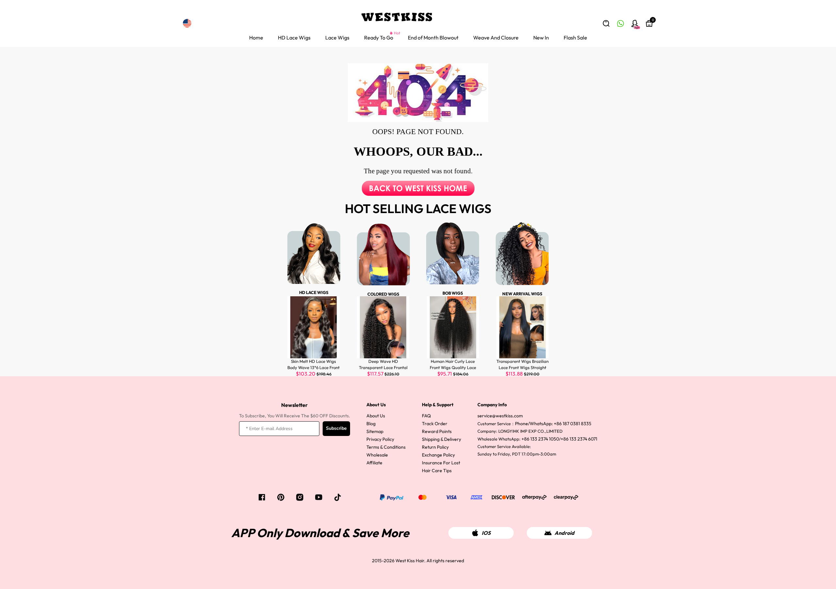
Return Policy (435, 447)
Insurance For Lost (441, 463)
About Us (375, 416)
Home (256, 37)
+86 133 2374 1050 (540, 439)
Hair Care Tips (437, 470)
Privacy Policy (380, 439)
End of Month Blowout (433, 37)
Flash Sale (575, 37)
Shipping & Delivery (441, 439)
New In (541, 37)
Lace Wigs (337, 37)
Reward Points (437, 431)
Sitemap (374, 431)
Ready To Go (378, 37)
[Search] (606, 23)
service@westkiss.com (500, 416)
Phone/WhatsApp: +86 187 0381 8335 (553, 423)
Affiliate (374, 463)
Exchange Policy (438, 455)
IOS (486, 533)
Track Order (434, 423)
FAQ (426, 416)
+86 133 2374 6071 (579, 439)
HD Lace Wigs (294, 37)
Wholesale (377, 455)
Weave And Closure (496, 37)
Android (564, 533)
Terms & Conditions (386, 447)
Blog (371, 423)
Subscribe (336, 428)
